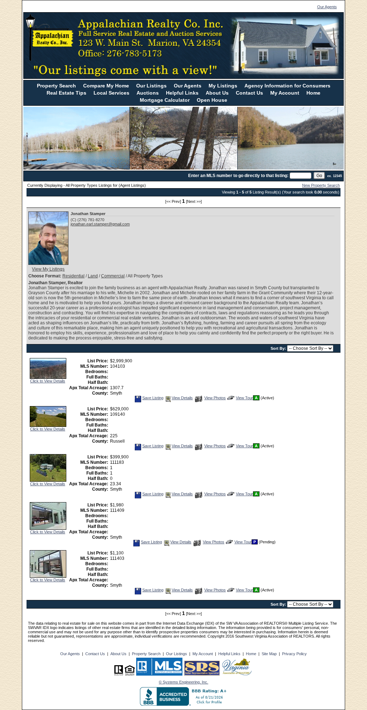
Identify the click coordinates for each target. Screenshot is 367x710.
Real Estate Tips (66, 93)
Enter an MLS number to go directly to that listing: (238, 175)
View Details (182, 398)
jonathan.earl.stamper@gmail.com (100, 224)
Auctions (148, 93)
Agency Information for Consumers (287, 86)
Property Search (56, 86)
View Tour (244, 398)
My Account (284, 93)
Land (93, 275)
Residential (73, 275)
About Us (217, 93)
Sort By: (279, 348)
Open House (212, 100)
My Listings (223, 86)
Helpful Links (182, 93)
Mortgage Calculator (165, 100)
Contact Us (249, 93)
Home (313, 93)
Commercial (113, 275)
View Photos (215, 398)
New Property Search (321, 185)
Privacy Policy (294, 654)
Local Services (111, 93)
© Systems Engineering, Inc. (183, 682)
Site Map (269, 654)
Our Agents (327, 7)
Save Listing (152, 398)
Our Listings (151, 86)
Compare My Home (106, 86)
